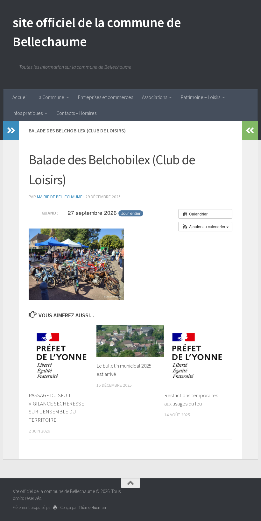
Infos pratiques (27, 113)
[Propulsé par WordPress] (55, 507)
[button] (205, 226)
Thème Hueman (92, 507)
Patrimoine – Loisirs (200, 97)
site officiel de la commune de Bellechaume (97, 32)
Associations (154, 97)
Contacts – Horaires (76, 113)
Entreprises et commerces (105, 97)
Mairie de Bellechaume (59, 197)
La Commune (50, 97)
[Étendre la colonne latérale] (11, 130)
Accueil (20, 97)
